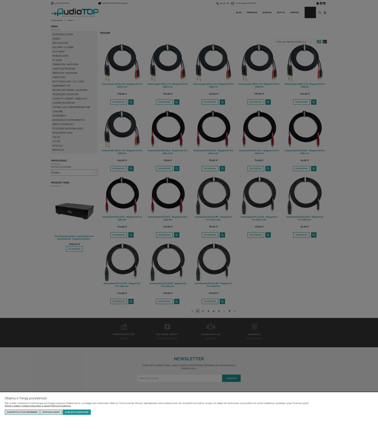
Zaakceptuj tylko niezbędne (22, 412)
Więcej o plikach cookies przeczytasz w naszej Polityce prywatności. (38, 406)
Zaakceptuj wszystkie (76, 412)
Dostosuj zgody (51, 412)
